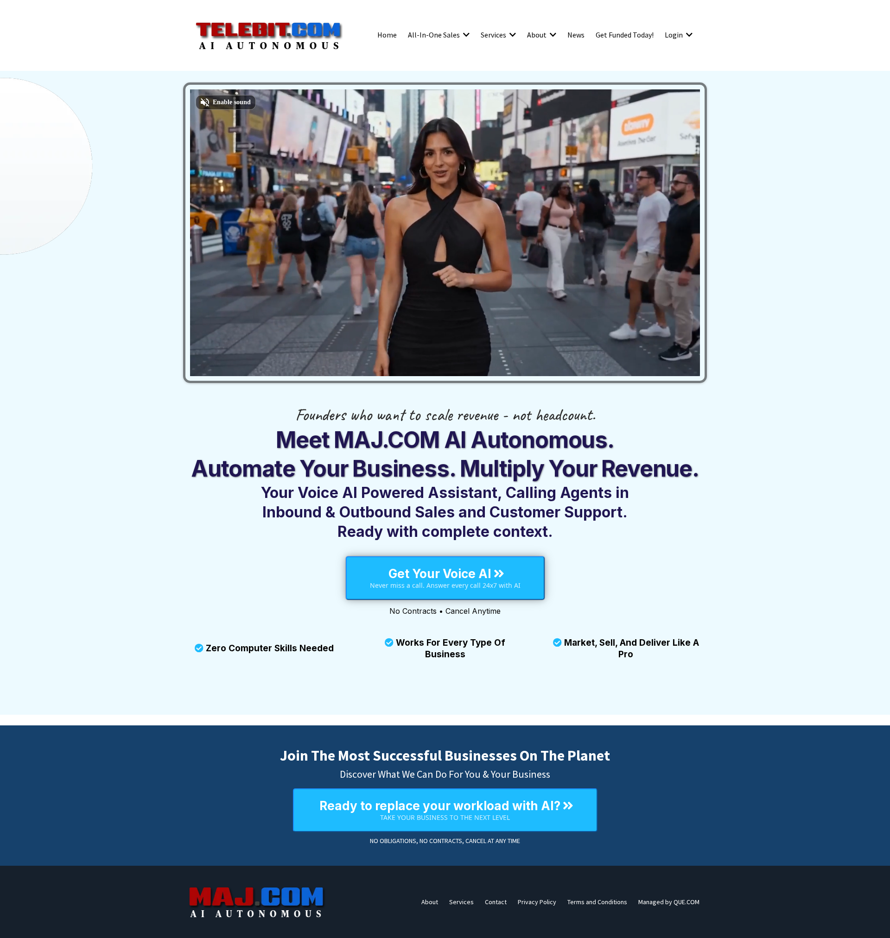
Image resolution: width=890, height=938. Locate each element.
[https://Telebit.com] (269, 34)
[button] (465, 34)
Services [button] (494, 34)
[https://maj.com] (257, 901)
